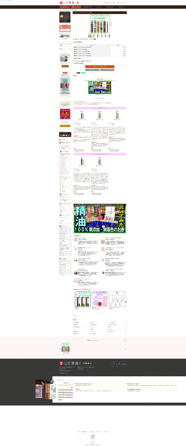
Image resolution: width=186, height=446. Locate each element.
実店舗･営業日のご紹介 (87, 7)
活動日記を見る (65, 66)
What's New (98, 7)
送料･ (110, 7)
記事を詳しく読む (65, 125)
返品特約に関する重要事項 (79, 63)
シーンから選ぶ (76, 7)
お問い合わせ (121, 7)
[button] (88, 23)
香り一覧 (65, 7)
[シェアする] (74, 72)
